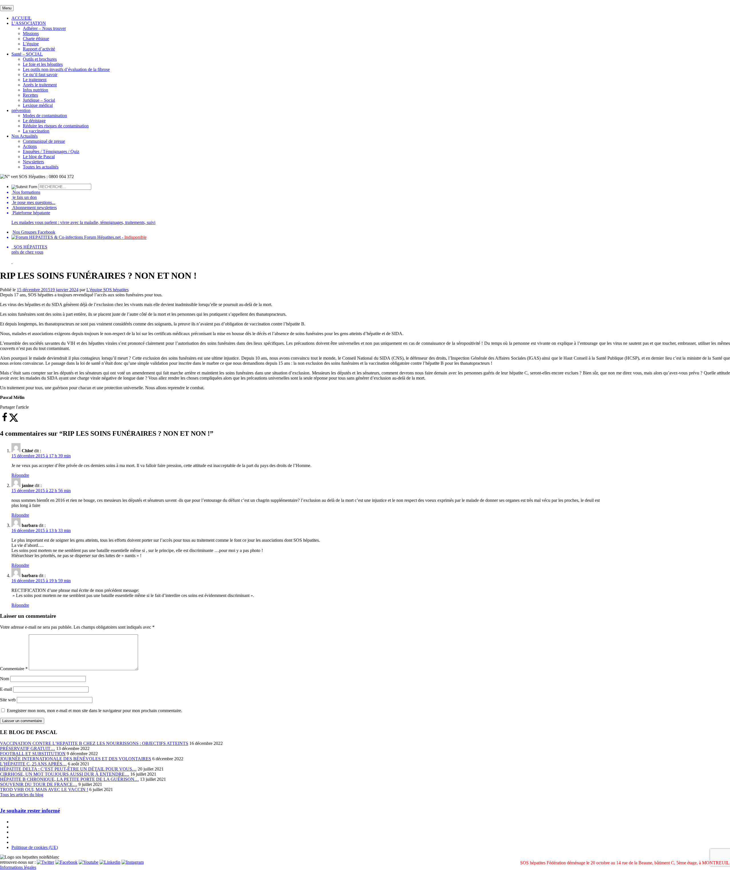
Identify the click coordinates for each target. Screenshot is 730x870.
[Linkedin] (110, 862)
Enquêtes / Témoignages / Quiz (51, 151)
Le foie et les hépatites (43, 64)
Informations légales (18, 867)
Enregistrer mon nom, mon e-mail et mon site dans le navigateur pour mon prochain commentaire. (94, 710)
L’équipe (31, 43)
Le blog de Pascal (39, 156)
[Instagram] (132, 862)
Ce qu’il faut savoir (40, 74)
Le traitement (34, 79)
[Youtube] (88, 862)
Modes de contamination (45, 115)
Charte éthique (36, 38)
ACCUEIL (21, 18)
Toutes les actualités (40, 166)
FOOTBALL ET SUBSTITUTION (33, 753)
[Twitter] (45, 862)
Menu (6, 8)
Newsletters (33, 161)
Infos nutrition (35, 89)
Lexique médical (38, 105)
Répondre (20, 475)
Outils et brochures (40, 59)
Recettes (30, 95)
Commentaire (14, 668)
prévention (21, 110)
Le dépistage (34, 120)
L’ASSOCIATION (28, 23)
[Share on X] (13, 420)
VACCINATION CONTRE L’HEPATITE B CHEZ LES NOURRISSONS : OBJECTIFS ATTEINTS (94, 743)
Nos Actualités (24, 136)
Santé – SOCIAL (27, 54)
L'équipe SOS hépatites (107, 289)
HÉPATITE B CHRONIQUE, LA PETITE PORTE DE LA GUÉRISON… (69, 779)
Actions (30, 146)
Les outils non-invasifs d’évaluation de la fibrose (66, 69)
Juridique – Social (39, 100)
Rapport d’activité (39, 48)
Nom (4, 678)
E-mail (6, 689)
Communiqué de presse (44, 141)
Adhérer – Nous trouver (44, 28)
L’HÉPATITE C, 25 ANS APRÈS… (33, 763)
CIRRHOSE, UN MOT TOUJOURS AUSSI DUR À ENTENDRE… (64, 774)
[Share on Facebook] (4, 420)
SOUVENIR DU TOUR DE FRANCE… (38, 784)
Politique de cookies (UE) (34, 847)
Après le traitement (40, 84)
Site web (8, 699)
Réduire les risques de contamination (56, 125)
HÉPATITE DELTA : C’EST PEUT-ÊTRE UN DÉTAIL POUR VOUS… (68, 769)
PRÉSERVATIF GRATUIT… (27, 748)
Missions (31, 33)
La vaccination (36, 131)
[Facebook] (66, 862)
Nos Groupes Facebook (34, 232)
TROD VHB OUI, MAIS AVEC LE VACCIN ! (44, 789)
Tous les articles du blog (21, 794)
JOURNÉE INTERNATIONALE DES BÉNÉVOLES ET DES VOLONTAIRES (75, 758)
